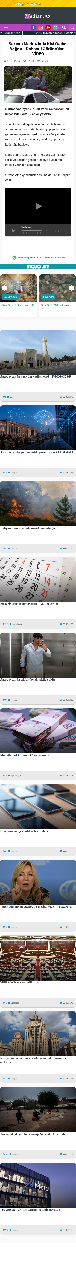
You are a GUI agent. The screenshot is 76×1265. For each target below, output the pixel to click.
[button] (4, 288)
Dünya (14, 473)
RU (64, 27)
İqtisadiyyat (17, 624)
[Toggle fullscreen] (63, 230)
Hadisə (14, 700)
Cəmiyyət (14, 397)
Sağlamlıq (15, 1003)
